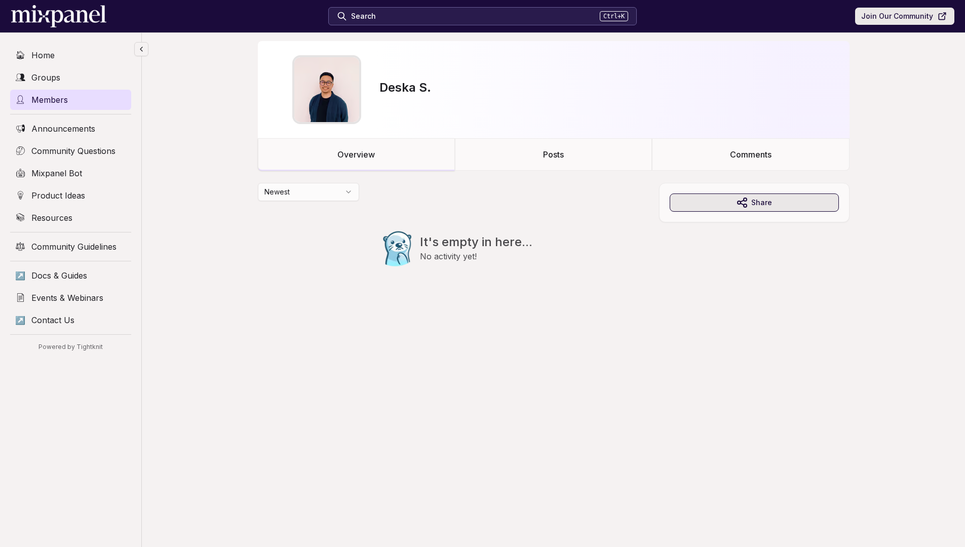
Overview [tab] (356, 154)
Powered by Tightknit (70, 346)
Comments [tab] (750, 154)
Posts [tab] (553, 154)
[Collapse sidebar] (141, 49)
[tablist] (554, 154)
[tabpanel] (554, 245)
